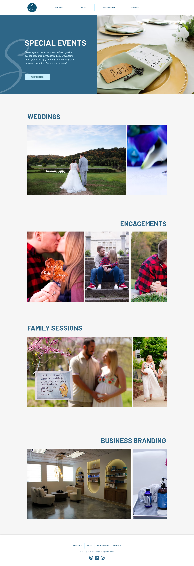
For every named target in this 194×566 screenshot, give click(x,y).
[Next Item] (161, 160)
